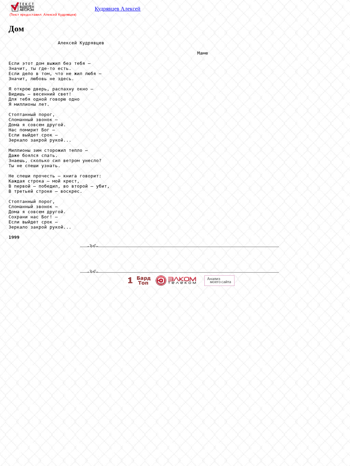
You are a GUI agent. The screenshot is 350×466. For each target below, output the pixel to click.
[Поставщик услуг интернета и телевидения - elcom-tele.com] (176, 284)
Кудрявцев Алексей (117, 9)
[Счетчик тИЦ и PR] (219, 284)
